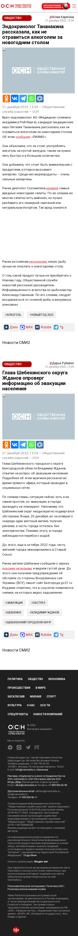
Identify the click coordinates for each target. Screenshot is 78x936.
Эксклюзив (16, 696)
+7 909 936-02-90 (57, 785)
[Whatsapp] (31, 98)
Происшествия (19, 687)
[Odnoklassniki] (6, 98)
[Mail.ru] (40, 98)
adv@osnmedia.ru (17, 794)
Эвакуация (15, 602)
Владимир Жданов (45, 612)
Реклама (14, 219)
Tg (61, 327)
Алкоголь (14, 314)
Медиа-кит (41, 861)
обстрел (39, 602)
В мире (41, 687)
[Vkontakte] (15, 98)
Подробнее (30, 855)
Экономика (56, 679)
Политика (15, 679)
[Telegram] (23, 98)
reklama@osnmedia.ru (47, 791)
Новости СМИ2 (16, 342)
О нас (31, 705)
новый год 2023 (42, 314)
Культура (15, 705)
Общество (35, 679)
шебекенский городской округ (29, 622)
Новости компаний (47, 714)
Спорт (51, 696)
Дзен (14, 327)
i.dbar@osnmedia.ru (26, 785)
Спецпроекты (18, 714)
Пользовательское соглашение (26, 886)
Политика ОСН (54, 886)
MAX (29, 327)
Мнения (35, 696)
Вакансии (42, 769)
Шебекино (14, 612)
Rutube (46, 327)
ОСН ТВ (45, 705)
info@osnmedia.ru (25, 769)
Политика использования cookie (27, 889)
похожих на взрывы (17, 568)
